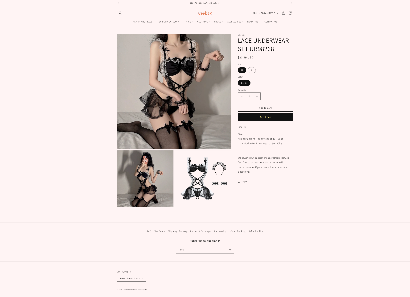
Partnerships (220, 231)
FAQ (149, 231)
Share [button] (244, 181)
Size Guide (159, 231)
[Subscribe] (230, 249)
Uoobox (126, 289)
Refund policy (256, 231)
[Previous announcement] (118, 3)
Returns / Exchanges (200, 231)
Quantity (242, 90)
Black (244, 82)
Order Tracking (238, 231)
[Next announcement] (291, 3)
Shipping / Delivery (177, 231)
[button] (120, 13)
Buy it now (265, 116)
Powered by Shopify (138, 289)
